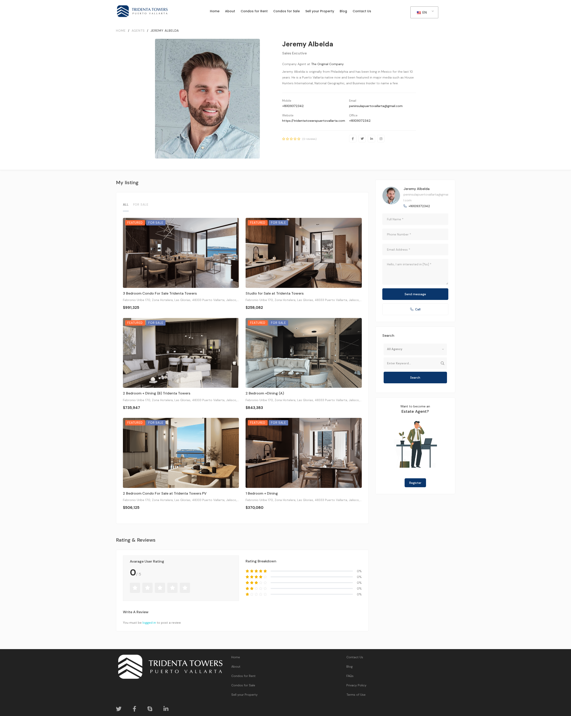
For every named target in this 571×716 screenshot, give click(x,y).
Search (415, 378)
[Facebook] (352, 138)
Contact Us (354, 657)
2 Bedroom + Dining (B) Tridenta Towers (156, 393)
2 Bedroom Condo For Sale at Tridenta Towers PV (165, 493)
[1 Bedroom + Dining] (304, 453)
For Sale (141, 204)
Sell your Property (244, 695)
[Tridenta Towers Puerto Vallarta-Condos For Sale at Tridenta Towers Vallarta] (142, 11)
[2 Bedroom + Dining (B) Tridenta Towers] (181, 353)
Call (417, 309)
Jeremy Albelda (416, 188)
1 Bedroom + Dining (262, 493)
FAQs (350, 676)
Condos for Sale (243, 685)
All (126, 204)
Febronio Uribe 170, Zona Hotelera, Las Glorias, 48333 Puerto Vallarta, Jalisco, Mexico (185, 300)
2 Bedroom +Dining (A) (265, 393)
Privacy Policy (356, 685)
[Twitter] (362, 138)
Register (415, 483)
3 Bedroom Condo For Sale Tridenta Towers (160, 293)
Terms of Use (356, 695)
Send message (415, 294)
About (235, 666)
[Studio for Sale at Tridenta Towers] (304, 253)
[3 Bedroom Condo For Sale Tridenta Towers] (181, 253)
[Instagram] (381, 138)
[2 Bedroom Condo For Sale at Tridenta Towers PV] (181, 453)
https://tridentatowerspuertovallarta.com (313, 121)
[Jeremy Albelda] (391, 195)
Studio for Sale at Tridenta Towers (275, 293)
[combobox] (415, 349)
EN (424, 12)
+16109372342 (293, 106)
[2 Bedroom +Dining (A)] (304, 353)
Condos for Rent (243, 676)
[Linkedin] (371, 138)
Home (235, 657)
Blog (349, 666)
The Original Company (327, 64)
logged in (149, 623)
